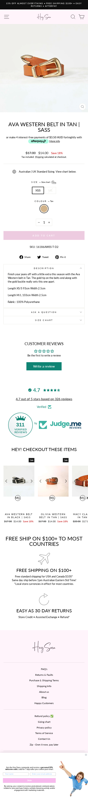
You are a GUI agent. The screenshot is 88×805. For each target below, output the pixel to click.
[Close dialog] (86, 755)
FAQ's (44, 669)
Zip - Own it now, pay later (44, 744)
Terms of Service (44, 733)
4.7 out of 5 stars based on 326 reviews (44, 399)
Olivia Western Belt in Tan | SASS (53, 515)
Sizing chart (44, 721)
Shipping (39, 157)
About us (44, 691)
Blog (44, 697)
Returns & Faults (44, 674)
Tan (44, 209)
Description (44, 268)
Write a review (44, 366)
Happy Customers (44, 703)
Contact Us (44, 738)
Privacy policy (44, 727)
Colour (44, 201)
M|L (50, 190)
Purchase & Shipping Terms (44, 680)
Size (41, 182)
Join (29, 780)
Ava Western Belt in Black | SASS (19, 515)
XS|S (38, 190)
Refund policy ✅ (44, 716)
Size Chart (44, 320)
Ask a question (44, 312)
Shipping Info (44, 686)
